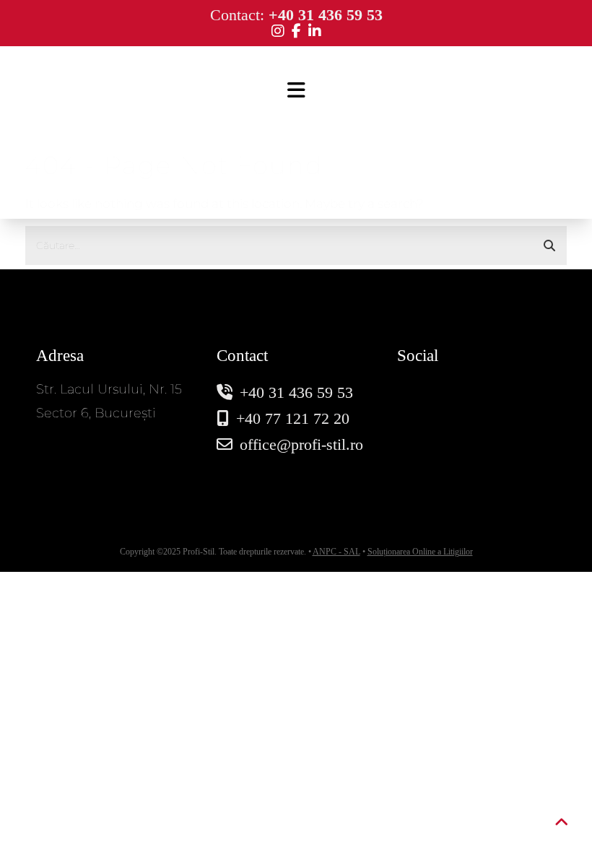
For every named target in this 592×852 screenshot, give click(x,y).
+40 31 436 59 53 (296, 392)
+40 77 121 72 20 (292, 418)
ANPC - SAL (336, 552)
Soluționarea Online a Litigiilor (420, 552)
